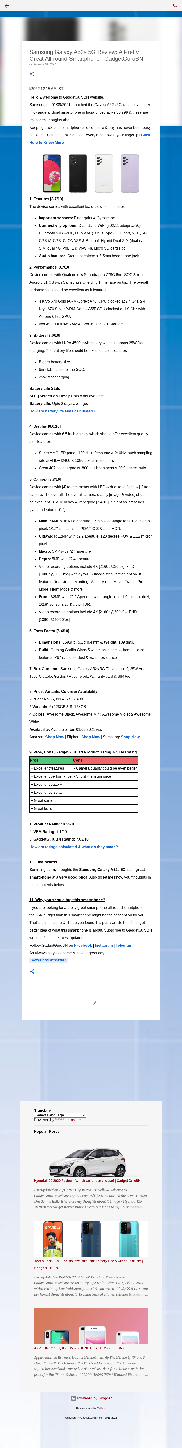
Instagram (104, 945)
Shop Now (54, 737)
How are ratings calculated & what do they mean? (73, 847)
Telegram (124, 945)
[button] (32, 74)
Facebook (83, 945)
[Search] (175, 5)
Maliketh (101, 1408)
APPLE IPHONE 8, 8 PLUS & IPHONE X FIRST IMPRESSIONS (79, 1348)
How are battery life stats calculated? (62, 411)
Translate (73, 1120)
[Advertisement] (91, 1060)
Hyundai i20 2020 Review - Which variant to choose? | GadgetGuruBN (87, 1181)
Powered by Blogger (94, 1398)
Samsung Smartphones (48, 960)
